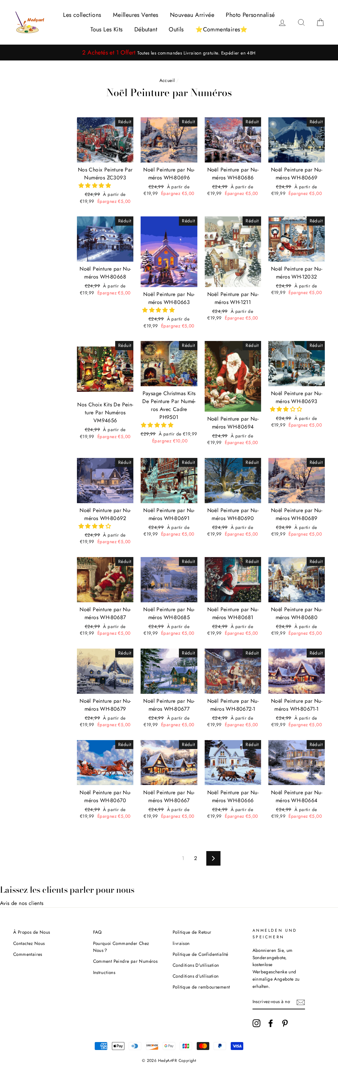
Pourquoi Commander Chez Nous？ (121, 947)
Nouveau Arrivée (192, 15)
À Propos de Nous (31, 932)
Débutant (145, 29)
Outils (176, 29)
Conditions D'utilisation (196, 965)
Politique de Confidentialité (200, 954)
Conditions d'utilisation (196, 976)
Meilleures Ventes (135, 15)
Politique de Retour (192, 932)
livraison (181, 943)
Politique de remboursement (201, 987)
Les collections (82, 15)
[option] (169, 52)
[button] (96, 185)
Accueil (167, 80)
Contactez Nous (29, 943)
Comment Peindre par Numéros (125, 961)
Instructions (104, 972)
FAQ (97, 932)
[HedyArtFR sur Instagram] (256, 1023)
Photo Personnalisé (250, 15)
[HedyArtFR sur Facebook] (271, 1023)
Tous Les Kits (106, 29)
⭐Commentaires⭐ (221, 29)
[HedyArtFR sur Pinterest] (285, 1023)
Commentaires (27, 954)
